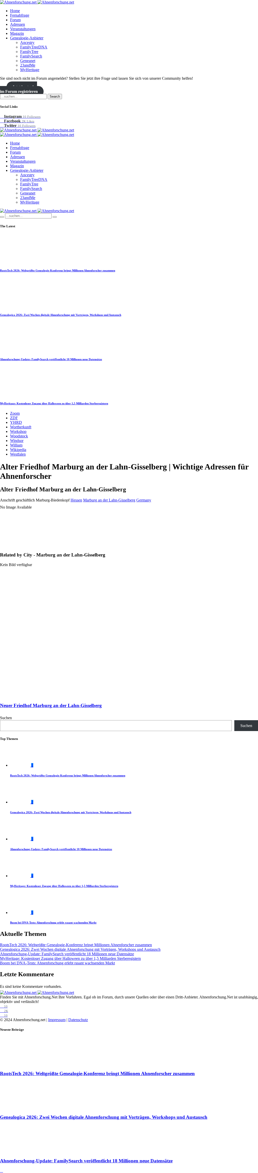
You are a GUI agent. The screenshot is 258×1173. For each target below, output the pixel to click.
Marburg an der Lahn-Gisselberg (109, 500)
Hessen (76, 500)
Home (15, 11)
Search (55, 96)
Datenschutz (78, 1020)
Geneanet (27, 61)
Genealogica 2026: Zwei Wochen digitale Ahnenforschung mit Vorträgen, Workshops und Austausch (60, 314)
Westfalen (18, 454)
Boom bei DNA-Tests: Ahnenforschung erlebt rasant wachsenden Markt (53, 922)
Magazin (17, 33)
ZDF (14, 418)
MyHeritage (29, 70)
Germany (143, 500)
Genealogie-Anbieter (26, 38)
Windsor (16, 440)
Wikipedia (18, 450)
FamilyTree (29, 51)
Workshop (18, 431)
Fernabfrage (19, 15)
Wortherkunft (20, 427)
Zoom (15, 413)
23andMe (27, 65)
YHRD (16, 422)
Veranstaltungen (23, 29)
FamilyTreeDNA (33, 47)
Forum (15, 20)
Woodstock (19, 436)
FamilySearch (31, 56)
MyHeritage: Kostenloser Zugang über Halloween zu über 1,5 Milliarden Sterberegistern (54, 403)
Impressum (57, 1020)
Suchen (6, 718)
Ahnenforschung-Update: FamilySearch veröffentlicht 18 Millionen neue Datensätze (51, 359)
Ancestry (27, 42)
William (16, 445)
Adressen (17, 24)
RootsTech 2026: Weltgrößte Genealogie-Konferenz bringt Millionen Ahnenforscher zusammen (57, 270)
